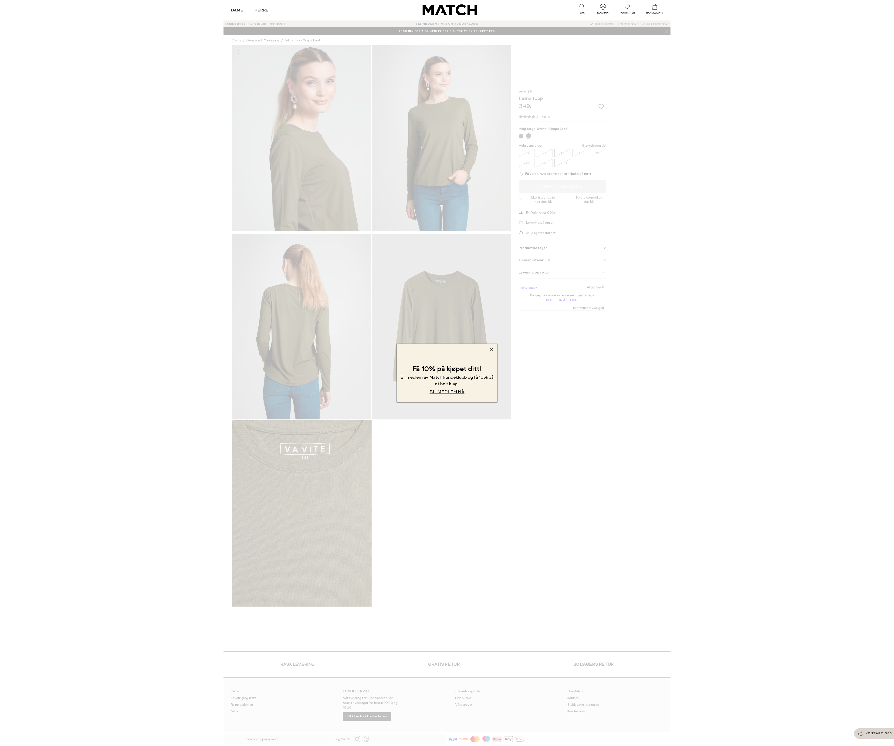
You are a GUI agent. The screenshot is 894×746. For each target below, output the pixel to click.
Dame (237, 10)
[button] (582, 10)
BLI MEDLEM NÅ (447, 391)
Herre (261, 10)
